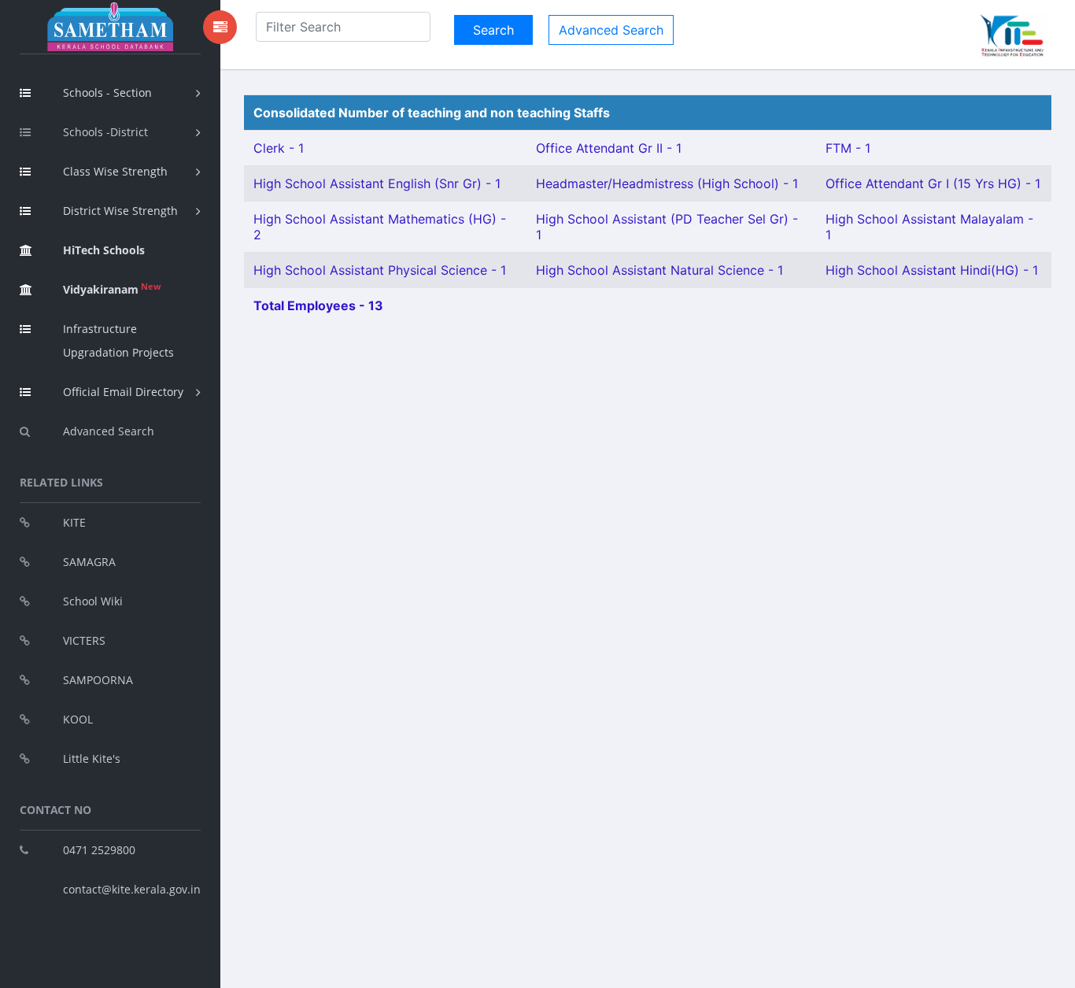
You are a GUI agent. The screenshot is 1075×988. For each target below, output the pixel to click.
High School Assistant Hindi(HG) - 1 (932, 270)
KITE (74, 522)
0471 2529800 (99, 849)
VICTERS (84, 640)
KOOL (78, 719)
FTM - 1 (848, 148)
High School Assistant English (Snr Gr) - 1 (377, 183)
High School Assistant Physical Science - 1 (379, 270)
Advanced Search (108, 431)
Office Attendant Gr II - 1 (609, 148)
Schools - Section (107, 92)
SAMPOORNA (98, 679)
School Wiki (93, 601)
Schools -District (105, 131)
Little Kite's (91, 758)
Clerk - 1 (278, 148)
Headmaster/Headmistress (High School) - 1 (667, 183)
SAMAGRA (89, 561)
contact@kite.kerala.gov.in (132, 889)
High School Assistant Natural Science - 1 (659, 270)
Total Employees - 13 (318, 305)
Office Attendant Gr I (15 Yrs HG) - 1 (933, 183)
